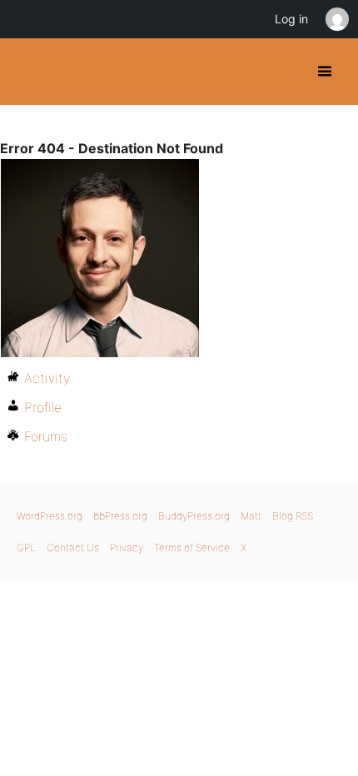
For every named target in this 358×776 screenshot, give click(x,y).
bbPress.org (120, 516)
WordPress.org (49, 516)
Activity (47, 378)
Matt (251, 516)
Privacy (126, 547)
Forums (45, 436)
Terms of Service (192, 547)
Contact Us (73, 547)
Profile (43, 407)
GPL (26, 547)
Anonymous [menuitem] (336, 19)
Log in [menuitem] (291, 19)
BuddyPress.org (27, 71)
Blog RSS (292, 516)
